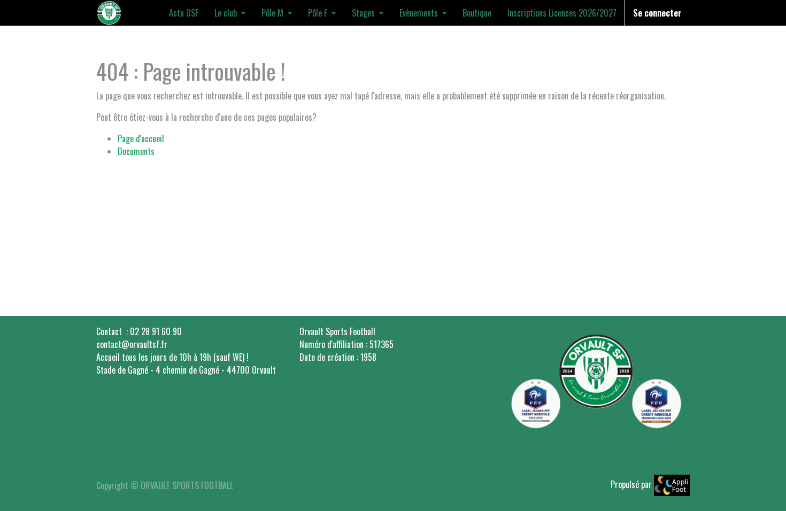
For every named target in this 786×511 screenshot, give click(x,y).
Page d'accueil (141, 138)
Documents (136, 151)
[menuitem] (183, 13)
